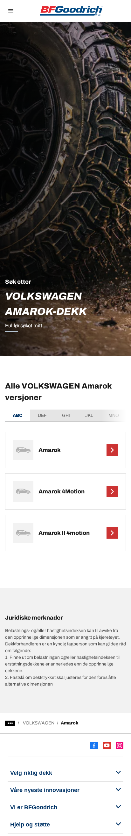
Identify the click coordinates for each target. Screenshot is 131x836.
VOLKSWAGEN (38, 723)
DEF (42, 415)
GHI (66, 415)
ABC (18, 415)
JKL (89, 415)
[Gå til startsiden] (71, 11)
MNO (113, 415)
